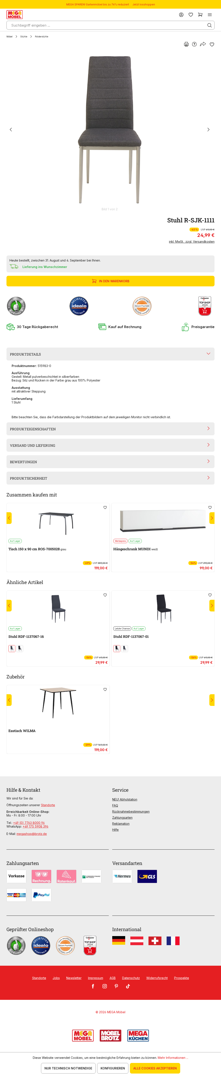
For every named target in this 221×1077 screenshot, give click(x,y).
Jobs (56, 978)
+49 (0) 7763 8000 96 (29, 823)
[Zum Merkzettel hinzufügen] (212, 44)
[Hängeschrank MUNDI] (163, 521)
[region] (110, 131)
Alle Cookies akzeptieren (155, 1068)
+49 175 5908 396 (35, 826)
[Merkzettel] (191, 14)
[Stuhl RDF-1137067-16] (58, 608)
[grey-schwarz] (11, 648)
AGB (113, 978)
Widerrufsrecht (157, 978)
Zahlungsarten (122, 817)
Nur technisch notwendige (68, 1068)
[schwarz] (19, 648)
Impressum (95, 978)
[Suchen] (209, 25)
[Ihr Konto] (181, 14)
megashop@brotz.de (32, 834)
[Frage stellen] (194, 44)
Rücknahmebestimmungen (131, 811)
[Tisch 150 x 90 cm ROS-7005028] (58, 521)
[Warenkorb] (200, 14)
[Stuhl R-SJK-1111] (109, 129)
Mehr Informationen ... (173, 1057)
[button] (32, 326)
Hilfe (115, 829)
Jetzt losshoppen (144, 4)
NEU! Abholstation (124, 799)
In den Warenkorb (114, 281)
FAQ (115, 805)
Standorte (48, 805)
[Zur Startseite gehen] (14, 14)
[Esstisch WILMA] (58, 703)
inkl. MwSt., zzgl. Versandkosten (192, 241)
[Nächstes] (208, 129)
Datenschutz (131, 978)
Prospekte (181, 978)
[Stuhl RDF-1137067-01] (163, 608)
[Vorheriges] (10, 129)
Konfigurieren (113, 1068)
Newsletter (74, 978)
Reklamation (120, 823)
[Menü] (210, 14)
